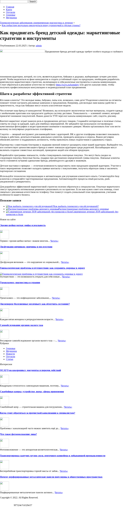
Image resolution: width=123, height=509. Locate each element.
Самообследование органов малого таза (21, 325)
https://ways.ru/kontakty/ (67, 84)
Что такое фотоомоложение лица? (18, 434)
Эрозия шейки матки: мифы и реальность (23, 225)
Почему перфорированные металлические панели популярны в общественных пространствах (51, 477)
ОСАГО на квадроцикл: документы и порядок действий (30, 370)
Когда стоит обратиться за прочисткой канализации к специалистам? (37, 413)
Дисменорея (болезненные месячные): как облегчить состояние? (35, 304)
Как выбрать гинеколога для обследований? (76, 206)
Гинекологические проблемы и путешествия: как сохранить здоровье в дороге (42, 268)
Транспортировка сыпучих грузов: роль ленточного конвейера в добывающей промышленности (52, 455)
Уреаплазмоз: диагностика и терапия (20, 282)
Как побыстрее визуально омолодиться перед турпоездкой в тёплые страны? (41, 25)
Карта (9, 9)
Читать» (54, 241)
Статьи (9, 359)
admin (39, 45)
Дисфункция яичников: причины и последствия (26, 246)
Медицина (11, 17)
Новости (10, 354)
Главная (10, 7)
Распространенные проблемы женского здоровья (83, 209)
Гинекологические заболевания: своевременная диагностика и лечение (36, 22)
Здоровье (10, 15)
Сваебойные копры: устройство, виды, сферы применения (32, 391)
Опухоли (10, 12)
